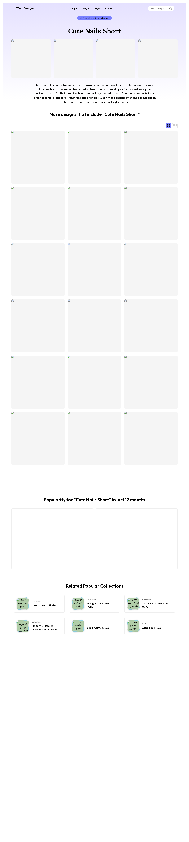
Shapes (74, 8)
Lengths (86, 8)
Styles (98, 8)
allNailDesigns (24, 8)
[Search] (170, 8)
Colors (108, 8)
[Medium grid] (175, 125)
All (81, 18)
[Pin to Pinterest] (15, 43)
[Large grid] (168, 125)
